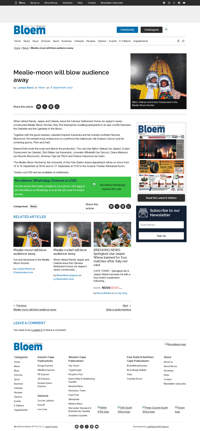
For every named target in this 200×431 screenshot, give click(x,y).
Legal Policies (51, 426)
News (25, 48)
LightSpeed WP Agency (158, 426)
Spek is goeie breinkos (118, 309)
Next (125, 305)
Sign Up (161, 235)
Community (127, 29)
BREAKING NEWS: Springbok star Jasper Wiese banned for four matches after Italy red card (110, 257)
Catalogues (151, 29)
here (80, 186)
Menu (22, 2)
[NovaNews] (112, 287)
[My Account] (178, 41)
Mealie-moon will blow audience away (29, 252)
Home (17, 48)
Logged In (37, 330)
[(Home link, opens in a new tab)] (28, 346)
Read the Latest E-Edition (161, 197)
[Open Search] (183, 41)
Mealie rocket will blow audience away (70, 252)
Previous (21, 305)
